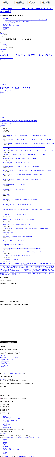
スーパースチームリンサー (27, 273)
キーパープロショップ (17, 265)
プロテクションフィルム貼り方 (23, 272)
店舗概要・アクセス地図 (7, 359)
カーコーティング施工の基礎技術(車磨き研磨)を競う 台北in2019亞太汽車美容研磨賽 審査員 (25, 228)
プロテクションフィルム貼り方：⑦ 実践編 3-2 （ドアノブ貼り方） (19, 219)
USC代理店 (3, 362)
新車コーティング (24, 266)
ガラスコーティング (17, 263)
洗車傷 (37, 272)
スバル (10, 269)
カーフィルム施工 (11, 274)
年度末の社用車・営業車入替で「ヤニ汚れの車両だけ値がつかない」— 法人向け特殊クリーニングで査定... (28, 150)
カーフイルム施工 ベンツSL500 (10, 259)
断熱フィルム (43, 269)
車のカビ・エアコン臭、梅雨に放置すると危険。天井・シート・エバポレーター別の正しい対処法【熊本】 (28, 143)
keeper (16, 266)
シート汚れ (38, 273)
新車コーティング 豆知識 (9, 194)
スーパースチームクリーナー (9, 270)
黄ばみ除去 (21, 267)
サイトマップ (4, 366)
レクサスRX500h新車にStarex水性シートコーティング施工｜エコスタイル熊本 (21, 166)
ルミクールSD (44, 272)
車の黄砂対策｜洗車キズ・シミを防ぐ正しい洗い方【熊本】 (17, 162)
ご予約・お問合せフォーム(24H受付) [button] (9, 357)
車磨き (26, 263)
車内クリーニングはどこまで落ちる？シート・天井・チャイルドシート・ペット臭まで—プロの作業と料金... (29, 139)
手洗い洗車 (16, 273)
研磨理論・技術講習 (5, 363)
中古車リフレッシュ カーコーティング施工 (13, 244)
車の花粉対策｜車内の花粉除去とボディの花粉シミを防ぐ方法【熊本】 (20, 158)
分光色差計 (28, 270)
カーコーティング (5, 263)
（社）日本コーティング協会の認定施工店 (13, 373)
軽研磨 (11, 266)
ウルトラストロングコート (37, 265)
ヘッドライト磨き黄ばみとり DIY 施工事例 (14, 184)
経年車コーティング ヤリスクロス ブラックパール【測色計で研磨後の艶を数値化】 (23, 252)
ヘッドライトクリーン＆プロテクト (22, 269)
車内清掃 (35, 269)
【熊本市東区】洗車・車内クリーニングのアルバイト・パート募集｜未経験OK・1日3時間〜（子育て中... (28, 135)
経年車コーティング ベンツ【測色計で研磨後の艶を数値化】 (17, 224)
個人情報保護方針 (5, 361)
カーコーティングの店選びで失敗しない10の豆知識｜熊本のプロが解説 (20, 199)
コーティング (48, 270)
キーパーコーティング (35, 263)
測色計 (12, 272)
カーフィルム (21, 270)
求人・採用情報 (4, 365)
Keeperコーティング (47, 263)
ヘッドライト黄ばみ (40, 266)
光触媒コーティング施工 (8, 232)
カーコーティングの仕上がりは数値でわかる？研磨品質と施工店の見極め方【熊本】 (23, 179)
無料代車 (2, 379)
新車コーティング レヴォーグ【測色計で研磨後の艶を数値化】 (18, 236)
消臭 (33, 272)
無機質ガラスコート (11, 267)
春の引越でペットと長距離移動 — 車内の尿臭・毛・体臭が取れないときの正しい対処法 (24, 154)
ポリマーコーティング (31, 267)
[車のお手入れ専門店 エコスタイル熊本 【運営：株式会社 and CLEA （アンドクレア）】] (27, 11)
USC (32, 266)
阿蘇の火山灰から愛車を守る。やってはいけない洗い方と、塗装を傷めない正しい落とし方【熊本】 (27, 209)
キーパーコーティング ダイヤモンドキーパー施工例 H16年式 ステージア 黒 (22, 248)
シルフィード (46, 273)
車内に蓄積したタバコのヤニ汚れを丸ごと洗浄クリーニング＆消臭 (19, 204)
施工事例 (27, 265)
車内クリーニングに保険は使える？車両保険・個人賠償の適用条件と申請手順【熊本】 (24, 147)
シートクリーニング (38, 270)
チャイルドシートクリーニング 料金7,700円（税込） (16, 214)
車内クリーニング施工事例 (45, 267)
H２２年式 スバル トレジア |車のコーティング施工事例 (17, 255)
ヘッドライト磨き (8, 273)
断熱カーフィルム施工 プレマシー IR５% (13, 240)
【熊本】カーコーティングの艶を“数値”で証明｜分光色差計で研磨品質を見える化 (22, 174)
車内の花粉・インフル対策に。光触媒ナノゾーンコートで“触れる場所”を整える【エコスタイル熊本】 (27, 170)
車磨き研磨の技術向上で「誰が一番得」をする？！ (15, 189)
